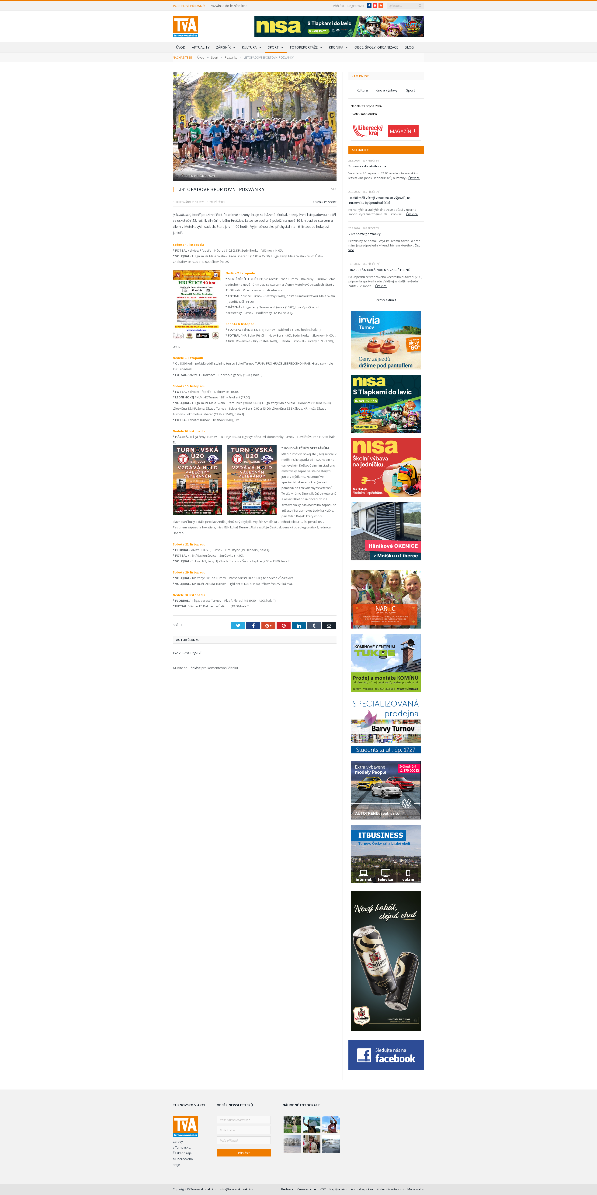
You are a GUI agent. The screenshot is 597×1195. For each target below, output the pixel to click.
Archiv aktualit (386, 300)
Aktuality (200, 47)
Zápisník (223, 47)
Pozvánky (320, 202)
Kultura (249, 47)
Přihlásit (339, 6)
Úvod (180, 47)
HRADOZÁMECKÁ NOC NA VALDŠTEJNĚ (379, 270)
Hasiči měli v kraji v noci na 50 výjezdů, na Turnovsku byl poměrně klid (379, 200)
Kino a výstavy (386, 90)
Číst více (414, 178)
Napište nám (338, 1189)
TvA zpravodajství (187, 652)
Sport (273, 47)
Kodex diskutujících (390, 1189)
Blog (409, 47)
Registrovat (355, 6)
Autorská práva (362, 1189)
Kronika (336, 47)
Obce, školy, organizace (376, 47)
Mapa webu (415, 1189)
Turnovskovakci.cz (204, 1189)
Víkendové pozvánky (364, 234)
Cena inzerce (306, 1189)
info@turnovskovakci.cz (236, 1189)
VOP (323, 1189)
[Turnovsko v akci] (185, 26)
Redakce (287, 1189)
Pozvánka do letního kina (228, 6)
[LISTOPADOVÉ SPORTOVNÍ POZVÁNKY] (255, 127)
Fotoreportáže (304, 47)
